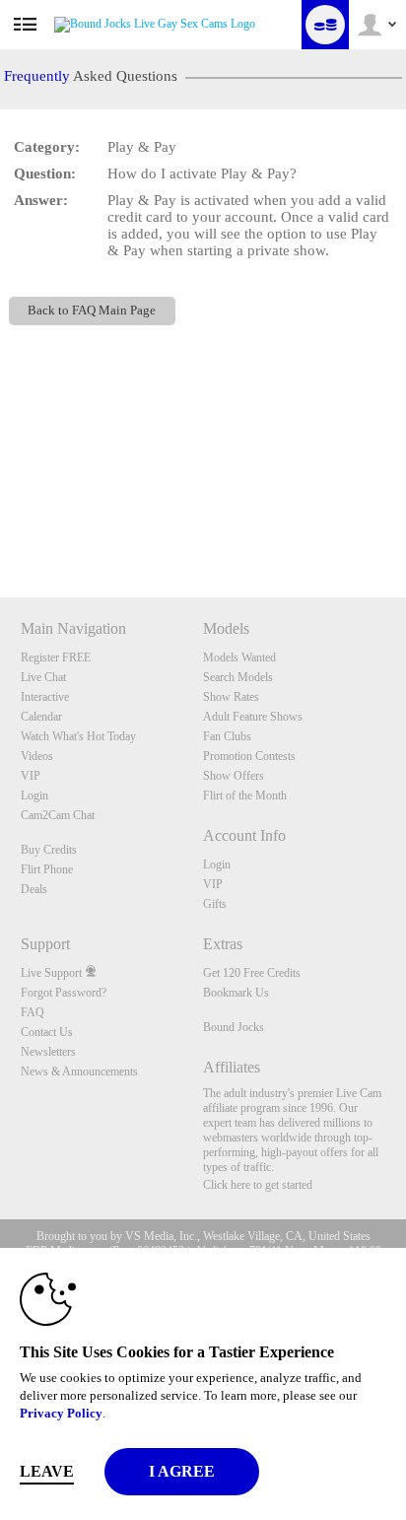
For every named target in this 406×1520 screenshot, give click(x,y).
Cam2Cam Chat (58, 815)
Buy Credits (49, 850)
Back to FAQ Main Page (92, 310)
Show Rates (231, 697)
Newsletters (48, 1052)
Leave (47, 1471)
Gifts (215, 904)
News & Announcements (79, 1071)
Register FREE (56, 657)
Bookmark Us (236, 993)
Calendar (41, 717)
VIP (30, 776)
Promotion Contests (249, 756)
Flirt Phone (47, 869)
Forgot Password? (63, 993)
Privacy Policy (61, 1413)
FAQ (32, 1012)
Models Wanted (239, 657)
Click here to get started (257, 1185)
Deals (34, 889)
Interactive (45, 697)
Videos (37, 756)
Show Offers (233, 776)
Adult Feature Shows (253, 717)
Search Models (238, 677)
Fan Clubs (227, 736)
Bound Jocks (233, 1027)
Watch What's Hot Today (78, 736)
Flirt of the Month (245, 795)
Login (34, 795)
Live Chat (43, 677)
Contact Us (47, 1032)
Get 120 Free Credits (252, 973)
